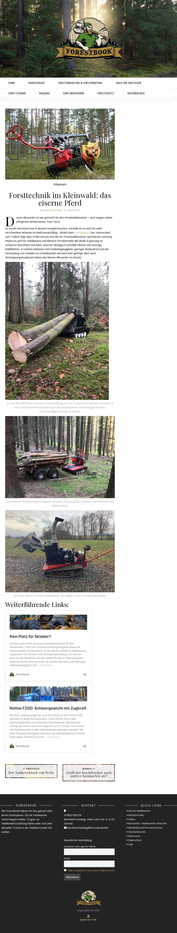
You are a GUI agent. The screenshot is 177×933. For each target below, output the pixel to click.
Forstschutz (105, 93)
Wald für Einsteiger (128, 83)
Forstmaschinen (73, 93)
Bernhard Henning (50, 210)
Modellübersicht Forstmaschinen (145, 827)
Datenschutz (135, 840)
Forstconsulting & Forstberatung (80, 83)
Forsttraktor (81, 232)
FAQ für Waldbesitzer (139, 810)
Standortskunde (136, 831)
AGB (130, 844)
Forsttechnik (17, 93)
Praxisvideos (36, 83)
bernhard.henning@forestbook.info (87, 827)
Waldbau (44, 93)
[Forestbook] (88, 898)
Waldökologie (136, 93)
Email (67, 858)
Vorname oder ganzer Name (80, 846)
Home (11, 83)
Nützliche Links (136, 815)
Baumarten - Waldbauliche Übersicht (147, 823)
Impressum (134, 835)
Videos (132, 819)
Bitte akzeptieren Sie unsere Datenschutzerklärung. (96, 870)
